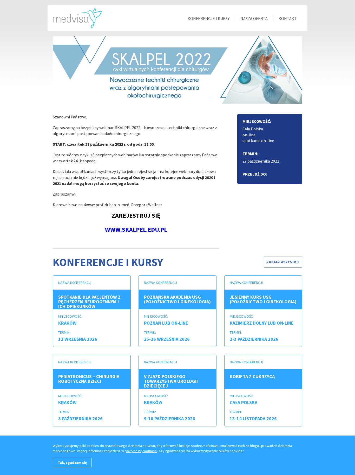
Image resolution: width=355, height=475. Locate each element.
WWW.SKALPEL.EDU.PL (136, 229)
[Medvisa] (77, 17)
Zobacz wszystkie (283, 261)
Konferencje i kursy (208, 18)
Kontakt (288, 18)
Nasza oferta (254, 18)
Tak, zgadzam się (72, 462)
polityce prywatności (141, 451)
